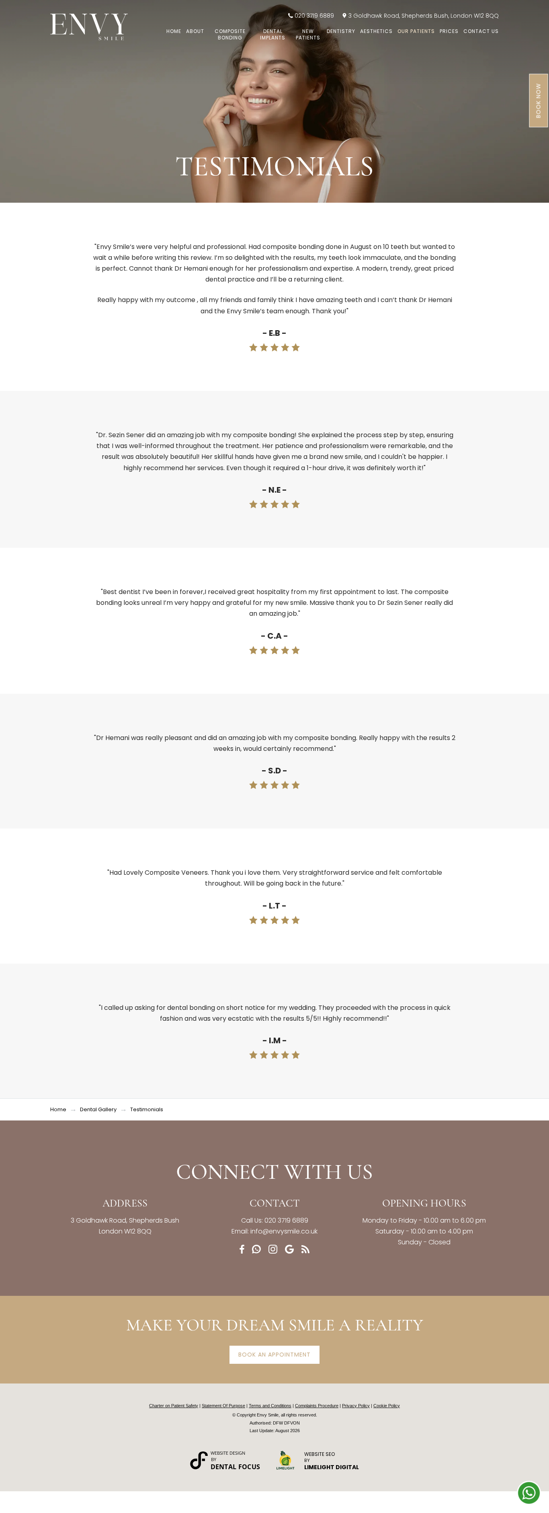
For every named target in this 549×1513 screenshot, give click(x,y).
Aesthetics (376, 31)
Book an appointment (274, 1355)
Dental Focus (235, 1466)
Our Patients (416, 31)
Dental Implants (272, 34)
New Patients (308, 34)
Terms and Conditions (270, 1405)
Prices (449, 31)
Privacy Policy (356, 1405)
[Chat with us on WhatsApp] (529, 1493)
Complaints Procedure (316, 1405)
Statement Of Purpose (223, 1405)
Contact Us (481, 31)
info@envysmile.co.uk (284, 1231)
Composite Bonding (230, 34)
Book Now (539, 100)
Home (173, 31)
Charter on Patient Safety (173, 1405)
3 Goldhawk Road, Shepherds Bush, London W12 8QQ (423, 16)
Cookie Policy (386, 1405)
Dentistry (341, 31)
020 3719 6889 (314, 16)
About (195, 31)
